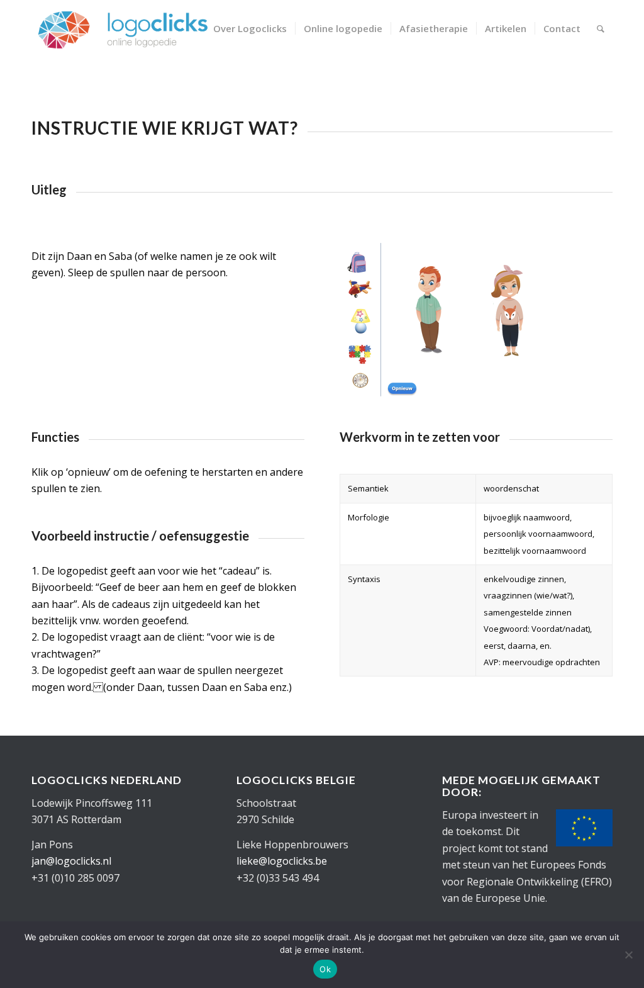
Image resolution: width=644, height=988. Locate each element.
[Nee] (628, 954)
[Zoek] (601, 28)
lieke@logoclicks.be (281, 861)
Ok (325, 969)
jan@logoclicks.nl (71, 861)
